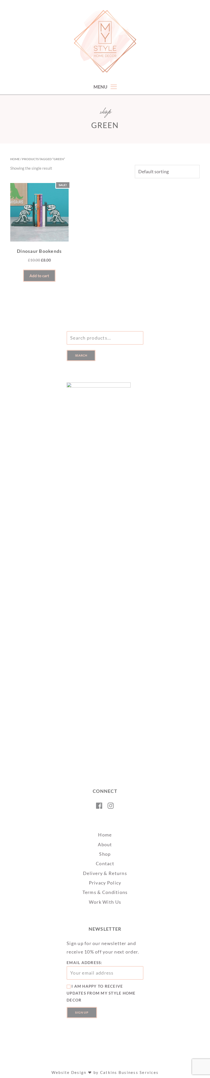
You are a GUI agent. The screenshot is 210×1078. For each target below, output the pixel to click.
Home (15, 159)
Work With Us (105, 902)
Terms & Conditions (105, 892)
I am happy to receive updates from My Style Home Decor (101, 993)
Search (81, 355)
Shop (105, 854)
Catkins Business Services (129, 1072)
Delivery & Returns (105, 873)
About (105, 844)
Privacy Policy (105, 883)
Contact (105, 863)
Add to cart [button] (39, 275)
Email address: (84, 962)
